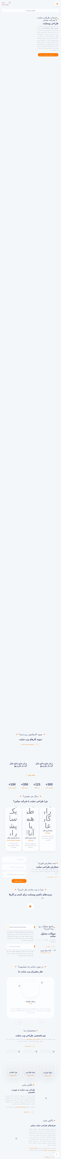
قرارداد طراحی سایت (20, 1107)
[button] (20, 1022)
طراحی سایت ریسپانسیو (33, 1039)
